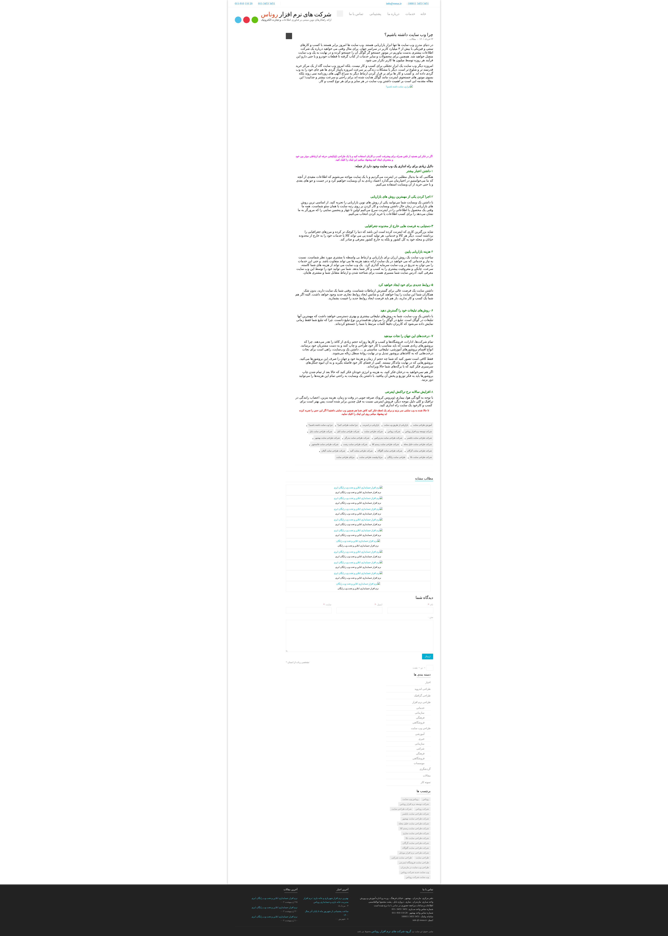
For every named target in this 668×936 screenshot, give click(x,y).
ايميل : (378, 604)
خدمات (410, 14)
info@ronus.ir (394, 3)
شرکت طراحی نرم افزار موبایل (414, 852)
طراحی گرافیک (422, 695)
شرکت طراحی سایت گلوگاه (389, 451)
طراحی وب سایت (421, 728)
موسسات (419, 763)
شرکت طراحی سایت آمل (348, 431)
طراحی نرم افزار (421, 702)
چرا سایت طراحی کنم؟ (347, 425)
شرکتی (420, 748)
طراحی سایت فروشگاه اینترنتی (414, 862)
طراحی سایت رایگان (396, 457)
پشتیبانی (375, 14)
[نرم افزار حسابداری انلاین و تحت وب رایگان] (358, 541)
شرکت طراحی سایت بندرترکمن (388, 438)
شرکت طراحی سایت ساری (416, 833)
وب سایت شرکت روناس (417, 877)
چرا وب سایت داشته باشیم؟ (321, 425)
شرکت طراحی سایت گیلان (333, 451)
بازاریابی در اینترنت (371, 425)
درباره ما (393, 14)
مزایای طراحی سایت (345, 457)
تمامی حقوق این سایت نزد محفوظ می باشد (395, 931)
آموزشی (419, 734)
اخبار (428, 682)
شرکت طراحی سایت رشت (355, 444)
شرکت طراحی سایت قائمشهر (325, 444)
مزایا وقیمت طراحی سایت (370, 457)
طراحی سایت (422, 857)
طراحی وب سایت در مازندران (415, 867)
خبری (421, 738)
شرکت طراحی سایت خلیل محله (418, 444)
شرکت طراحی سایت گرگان (419, 451)
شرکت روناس (394, 431)
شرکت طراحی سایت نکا (421, 457)
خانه (423, 14)
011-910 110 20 (243, 3)
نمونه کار (426, 782)
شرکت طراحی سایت (373, 431)
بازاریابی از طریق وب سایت (396, 425)
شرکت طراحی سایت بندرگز (357, 438)
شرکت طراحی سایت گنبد (361, 451)
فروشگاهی (418, 722)
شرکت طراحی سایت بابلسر (419, 438)
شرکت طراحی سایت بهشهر (327, 438)
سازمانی (419, 712)
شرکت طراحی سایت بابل (321, 431)
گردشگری (425, 769)
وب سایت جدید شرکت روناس (415, 872)
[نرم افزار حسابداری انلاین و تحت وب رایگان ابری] (358, 487)
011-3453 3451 (266, 3)
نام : (430, 604)
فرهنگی (420, 717)
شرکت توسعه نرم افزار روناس (418, 431)
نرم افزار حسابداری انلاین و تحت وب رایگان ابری (274, 898)
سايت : (327, 604)
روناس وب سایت (411, 799)
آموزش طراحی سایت (422, 425)
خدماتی (420, 708)
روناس (426, 799)
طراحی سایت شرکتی (401, 857)
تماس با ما (356, 14)
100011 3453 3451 (418, 3)
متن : (430, 617)
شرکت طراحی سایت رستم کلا (385, 444)
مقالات (412, 39)
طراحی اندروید (423, 689)
